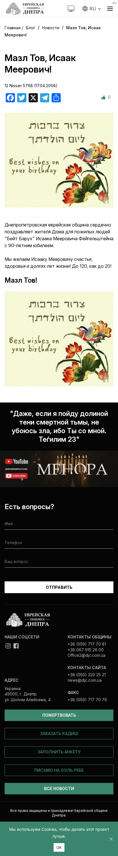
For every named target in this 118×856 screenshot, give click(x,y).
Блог (30, 27)
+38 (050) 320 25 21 (87, 674)
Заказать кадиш (59, 733)
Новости (50, 27)
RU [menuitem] (92, 8)
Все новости (59, 788)
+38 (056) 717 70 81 (87, 644)
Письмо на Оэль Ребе (59, 770)
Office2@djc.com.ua (86, 655)
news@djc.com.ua (85, 680)
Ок (59, 847)
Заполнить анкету (59, 751)
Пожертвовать (59, 715)
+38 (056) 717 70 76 (87, 699)
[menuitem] (91, 8)
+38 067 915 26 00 (86, 649)
